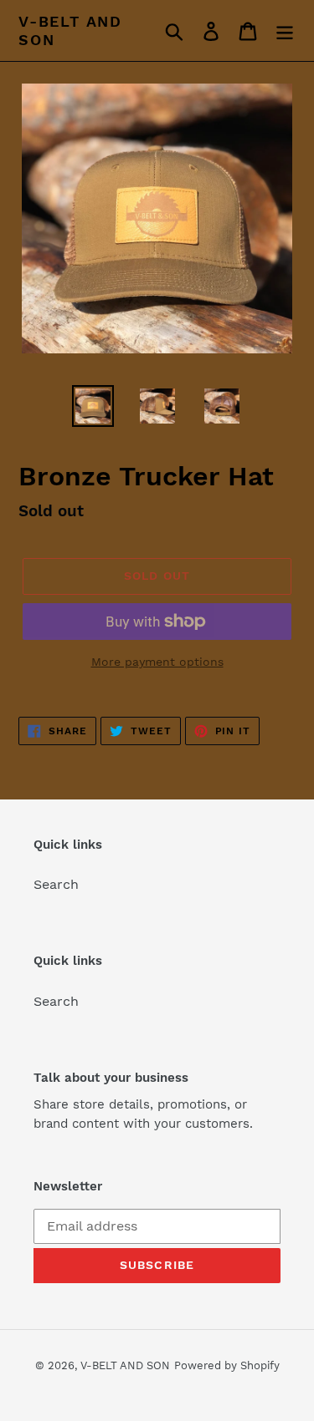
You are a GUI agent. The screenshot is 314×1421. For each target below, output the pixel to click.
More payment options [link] (157, 661)
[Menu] (284, 30)
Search (56, 884)
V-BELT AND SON (70, 30)
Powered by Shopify (227, 1365)
